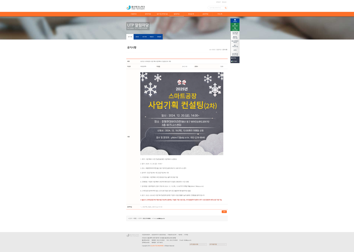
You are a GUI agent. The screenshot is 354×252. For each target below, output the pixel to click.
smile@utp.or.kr (161, 218)
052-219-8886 (147, 218)
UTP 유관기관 (213, 244)
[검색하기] (226, 7)
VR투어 (235, 50)
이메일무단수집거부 (172, 234)
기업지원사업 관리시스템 (235, 33)
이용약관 (180, 234)
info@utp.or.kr (187, 240)
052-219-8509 (173, 240)
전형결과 (159, 36)
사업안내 (133, 14)
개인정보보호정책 (146, 234)
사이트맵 (186, 234)
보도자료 (144, 36)
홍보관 (137, 36)
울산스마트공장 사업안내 (235, 41)
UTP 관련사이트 (194, 244)
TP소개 (219, 14)
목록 (224, 211)
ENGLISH (224, 2)
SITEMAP (218, 2)
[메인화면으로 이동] (135, 7)
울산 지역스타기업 (235, 46)
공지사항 (130, 36)
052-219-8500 (160, 240)
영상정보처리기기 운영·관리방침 (159, 234)
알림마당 (176, 14)
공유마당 (205, 14)
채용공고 (152, 36)
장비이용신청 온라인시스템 (235, 54)
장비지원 (148, 14)
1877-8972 (160, 242)
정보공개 (191, 14)
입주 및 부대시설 (162, 14)
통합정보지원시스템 (234, 37)
